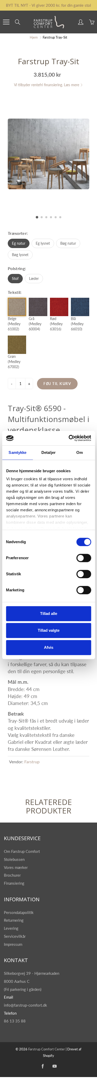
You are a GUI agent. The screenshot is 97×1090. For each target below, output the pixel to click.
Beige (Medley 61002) (14, 323)
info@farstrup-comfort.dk (25, 1005)
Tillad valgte (48, 630)
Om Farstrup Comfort (22, 851)
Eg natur (18, 243)
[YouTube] (54, 1066)
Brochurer (13, 875)
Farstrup (32, 761)
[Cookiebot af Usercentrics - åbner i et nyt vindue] (69, 438)
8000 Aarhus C (16, 981)
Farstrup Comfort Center (46, 1049)
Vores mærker (16, 867)
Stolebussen (15, 859)
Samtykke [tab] (17, 452)
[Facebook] (42, 1066)
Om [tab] (79, 452)
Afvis (48, 647)
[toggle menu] (6, 22)
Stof (15, 278)
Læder (34, 278)
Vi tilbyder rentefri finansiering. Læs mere (47, 85)
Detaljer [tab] (48, 452)
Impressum (13, 944)
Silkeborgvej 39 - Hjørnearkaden (32, 973)
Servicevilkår (15, 936)
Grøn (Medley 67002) (14, 361)
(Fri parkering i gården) (23, 989)
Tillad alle (48, 613)
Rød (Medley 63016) (56, 323)
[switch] (83, 558)
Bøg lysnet (20, 254)
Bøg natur (68, 243)
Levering (11, 928)
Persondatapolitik (19, 912)
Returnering (14, 920)
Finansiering (14, 883)
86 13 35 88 (15, 1021)
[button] (37, 217)
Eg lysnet (43, 243)
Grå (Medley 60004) (35, 323)
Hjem (34, 37)
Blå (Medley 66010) (77, 323)
